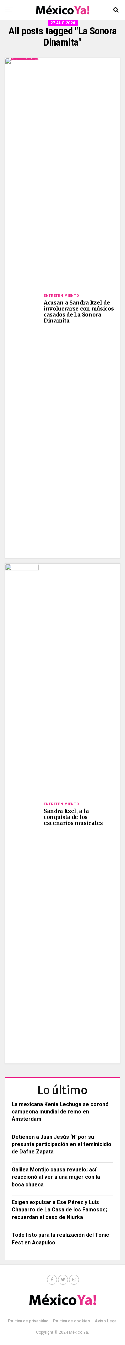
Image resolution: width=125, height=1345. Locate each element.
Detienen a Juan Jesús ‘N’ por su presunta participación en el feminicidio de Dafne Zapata (61, 1144)
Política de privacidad (28, 1321)
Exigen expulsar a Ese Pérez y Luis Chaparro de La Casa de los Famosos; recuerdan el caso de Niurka (59, 1209)
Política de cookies (71, 1321)
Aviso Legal (106, 1321)
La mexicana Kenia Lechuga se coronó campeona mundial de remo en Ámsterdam (60, 1111)
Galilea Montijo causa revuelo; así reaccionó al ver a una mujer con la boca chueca (56, 1177)
